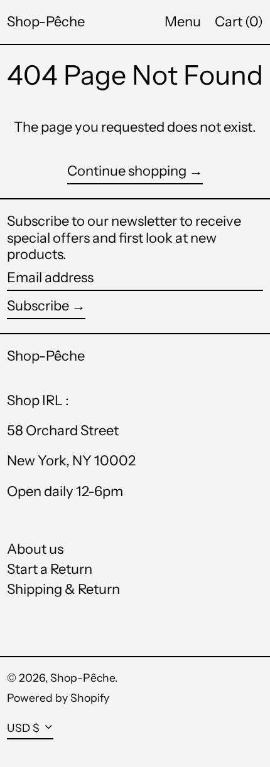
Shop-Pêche (46, 21)
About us (35, 549)
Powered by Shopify (58, 697)
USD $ (23, 727)
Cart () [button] (239, 21)
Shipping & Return (63, 589)
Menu (183, 21)
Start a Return (49, 569)
